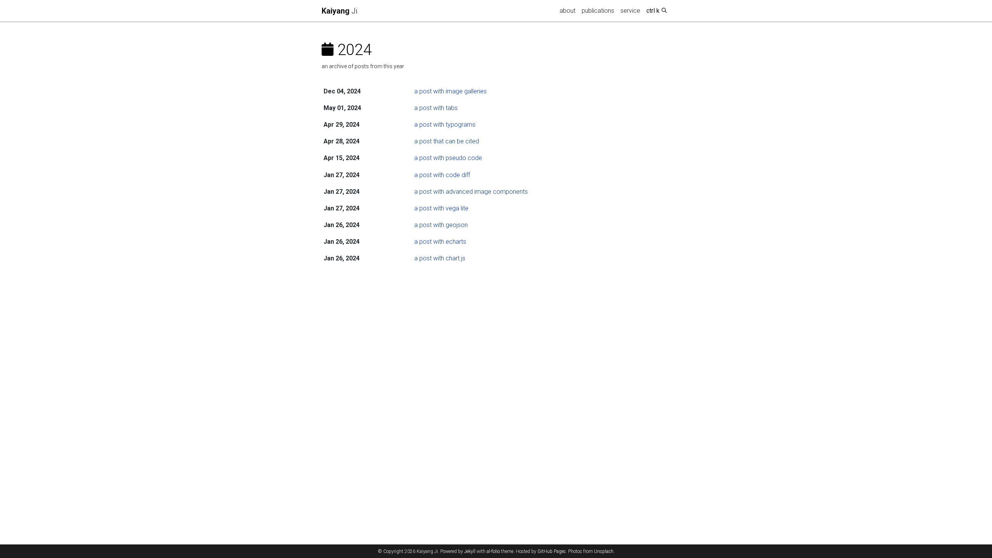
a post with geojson (441, 225)
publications (598, 10)
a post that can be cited (446, 141)
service (630, 10)
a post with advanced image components (471, 191)
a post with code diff (442, 175)
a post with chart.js (439, 258)
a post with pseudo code (448, 158)
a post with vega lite (441, 208)
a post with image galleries (450, 91)
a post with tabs (436, 108)
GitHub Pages (551, 551)
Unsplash (603, 551)
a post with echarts (440, 241)
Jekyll (469, 551)
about (567, 10)
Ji (339, 11)
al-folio (493, 551)
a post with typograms (444, 124)
